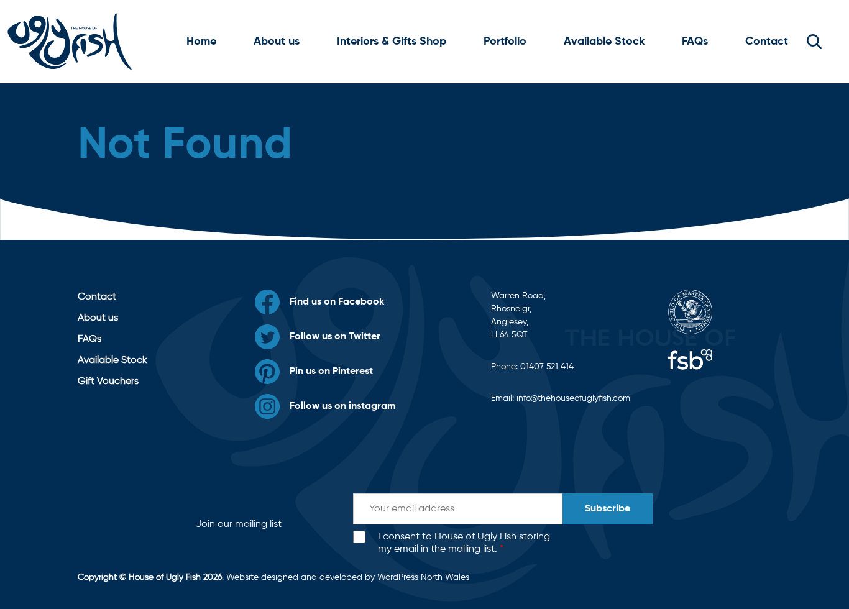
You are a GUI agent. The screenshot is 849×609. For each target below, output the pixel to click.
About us (277, 41)
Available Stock (604, 41)
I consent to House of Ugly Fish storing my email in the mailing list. (464, 543)
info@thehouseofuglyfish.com (573, 398)
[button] (814, 41)
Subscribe (607, 509)
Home (201, 41)
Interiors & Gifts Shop (391, 41)
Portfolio (505, 41)
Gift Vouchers (108, 382)
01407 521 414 (547, 366)
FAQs (695, 41)
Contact (766, 41)
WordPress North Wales (423, 577)
